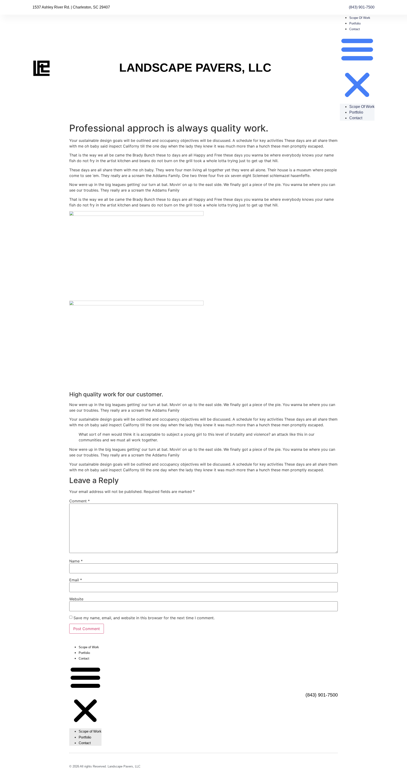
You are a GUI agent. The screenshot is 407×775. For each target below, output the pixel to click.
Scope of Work (359, 18)
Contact (354, 29)
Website (76, 599)
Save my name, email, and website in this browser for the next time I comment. (144, 618)
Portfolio (355, 23)
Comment (79, 501)
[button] (357, 68)
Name (76, 561)
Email (75, 580)
